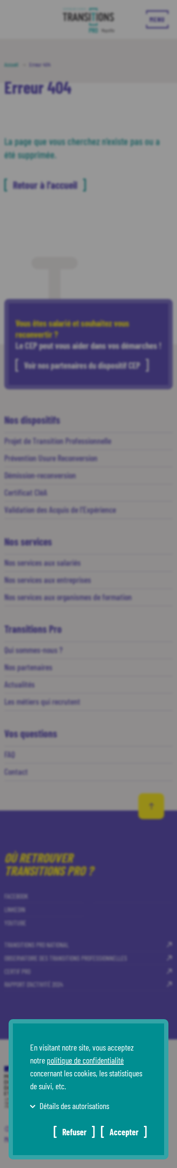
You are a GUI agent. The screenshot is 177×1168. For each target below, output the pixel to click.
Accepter (124, 1132)
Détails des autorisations (74, 1105)
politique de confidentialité (85, 1060)
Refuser (74, 1132)
